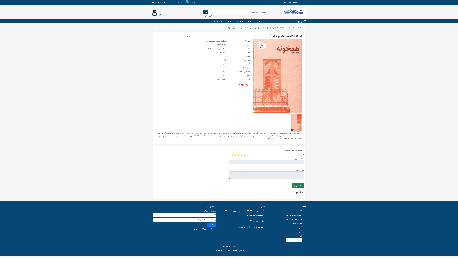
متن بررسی (300, 170)
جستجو (248, 21)
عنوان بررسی (299, 159)
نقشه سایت (298, 211)
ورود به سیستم (174, 2)
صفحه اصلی (258, 21)
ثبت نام (183, 2)
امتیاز (302, 154)
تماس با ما (229, 21)
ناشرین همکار (218, 21)
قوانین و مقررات (297, 223)
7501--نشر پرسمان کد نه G (217, 48)
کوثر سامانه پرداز (219, 250)
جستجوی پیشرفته (209, 15)
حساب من (239, 21)
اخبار (300, 236)
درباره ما (299, 227)
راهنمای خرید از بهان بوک (293, 215)
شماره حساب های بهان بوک (293, 219)
